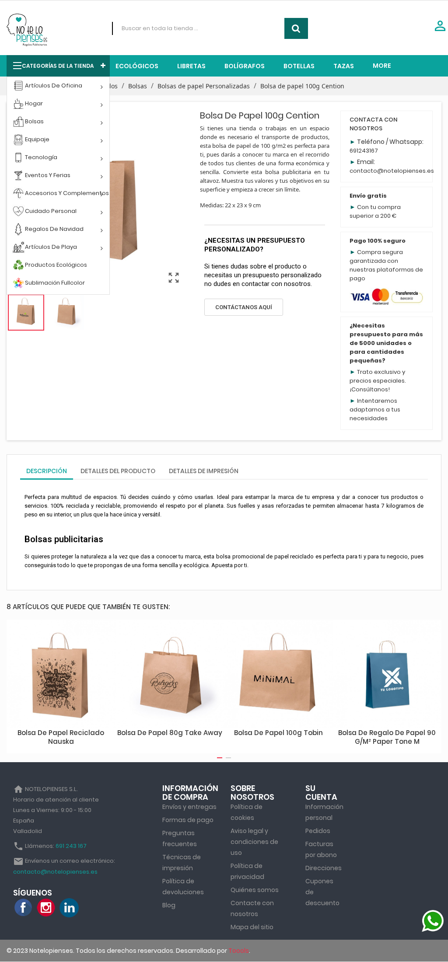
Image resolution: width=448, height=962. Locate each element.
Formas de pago (188, 820)
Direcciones (323, 868)
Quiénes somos (255, 889)
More (382, 65)
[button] (243, 307)
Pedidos (317, 830)
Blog (168, 905)
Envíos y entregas (189, 806)
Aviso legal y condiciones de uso (254, 841)
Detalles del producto (117, 471)
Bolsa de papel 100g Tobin (278, 732)
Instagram (46, 907)
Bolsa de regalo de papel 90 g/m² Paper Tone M (387, 737)
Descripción (46, 471)
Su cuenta (321, 792)
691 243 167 (71, 846)
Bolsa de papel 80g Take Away (169, 732)
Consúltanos (369, 389)
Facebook (23, 907)
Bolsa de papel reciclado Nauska (61, 737)
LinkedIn (69, 907)
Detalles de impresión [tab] (203, 471)
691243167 (364, 150)
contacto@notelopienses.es (392, 171)
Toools (238, 950)
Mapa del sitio (252, 927)
